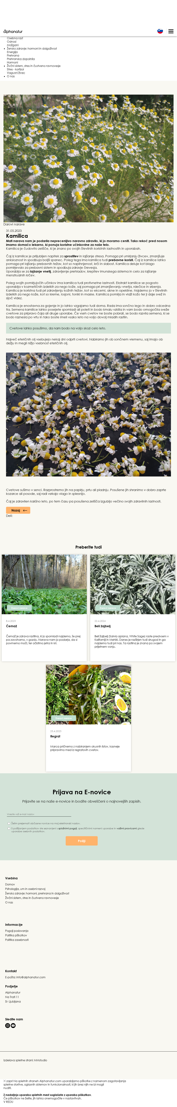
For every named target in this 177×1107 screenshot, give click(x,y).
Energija (12, 52)
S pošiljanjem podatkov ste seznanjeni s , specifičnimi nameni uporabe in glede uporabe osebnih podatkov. (77, 830)
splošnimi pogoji (67, 828)
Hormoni (12, 62)
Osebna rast (15, 38)
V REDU (8, 1102)
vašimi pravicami (127, 828)
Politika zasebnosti (17, 940)
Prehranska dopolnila (21, 59)
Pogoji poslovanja (16, 931)
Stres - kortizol (15, 69)
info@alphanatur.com (30, 977)
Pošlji (81, 841)
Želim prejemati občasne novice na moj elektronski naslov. (45, 823)
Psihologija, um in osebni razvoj (25, 889)
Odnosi (11, 41)
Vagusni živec (16, 73)
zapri (9, 1081)
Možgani (12, 45)
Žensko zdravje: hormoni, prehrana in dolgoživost (37, 893)
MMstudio (40, 1060)
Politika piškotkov (16, 935)
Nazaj (15, 510)
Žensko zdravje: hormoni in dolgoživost (32, 48)
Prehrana (13, 55)
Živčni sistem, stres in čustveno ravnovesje (33, 66)
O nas (11, 76)
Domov (10, 884)
